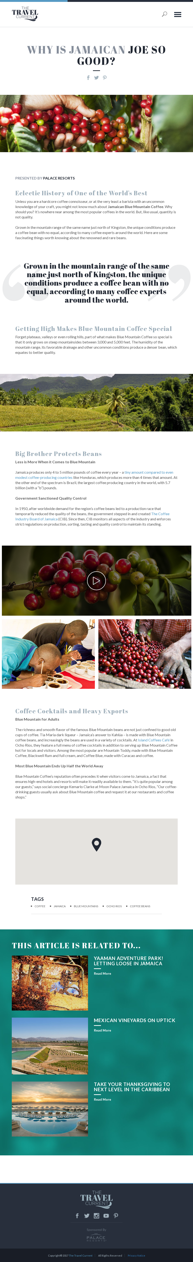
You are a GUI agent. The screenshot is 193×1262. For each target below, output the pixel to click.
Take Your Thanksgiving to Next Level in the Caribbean (132, 1086)
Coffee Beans (140, 906)
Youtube (106, 1215)
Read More (102, 973)
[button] (96, 844)
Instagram (96, 1215)
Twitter (86, 1215)
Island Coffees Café (154, 740)
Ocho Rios (114, 906)
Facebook (77, 1215)
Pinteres (115, 1215)
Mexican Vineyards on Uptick (134, 1020)
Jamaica (60, 906)
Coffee (40, 906)
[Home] (41, 13)
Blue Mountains (86, 906)
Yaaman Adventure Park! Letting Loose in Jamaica (128, 960)
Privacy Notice (136, 1255)
